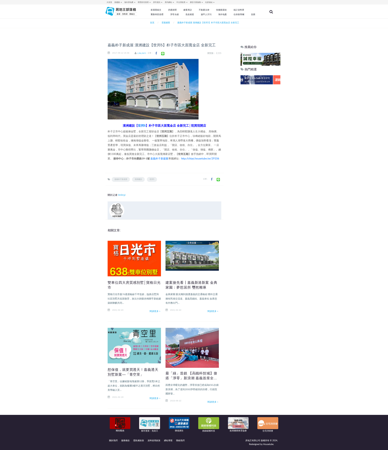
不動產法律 (204, 10)
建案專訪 (187, 10)
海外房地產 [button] (129, 2)
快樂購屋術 (221, 10)
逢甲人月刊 (206, 14)
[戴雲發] (260, 80)
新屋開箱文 (156, 10)
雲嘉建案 (166, 23)
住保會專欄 (239, 14)
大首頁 (109, 2)
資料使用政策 (154, 441)
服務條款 (125, 441)
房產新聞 (172, 10)
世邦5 (142, 125)
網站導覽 (168, 441)
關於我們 (113, 441)
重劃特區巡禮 (157, 14)
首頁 (151, 23)
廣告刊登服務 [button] (195, 2)
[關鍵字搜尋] (271, 12)
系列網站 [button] (168, 2)
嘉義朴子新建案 (159, 158)
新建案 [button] (117, 2)
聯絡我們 (180, 441)
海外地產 (222, 14)
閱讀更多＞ (155, 311)
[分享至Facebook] (156, 53)
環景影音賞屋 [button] (143, 2)
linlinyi (141, 53)
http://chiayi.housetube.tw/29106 (200, 158)
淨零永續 (174, 14)
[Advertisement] (260, 131)
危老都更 (190, 14)
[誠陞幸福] (260, 59)
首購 (253, 14)
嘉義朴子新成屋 (120, 179)
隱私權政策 (138, 441)
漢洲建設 (138, 179)
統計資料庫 (239, 10)
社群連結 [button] (209, 2)
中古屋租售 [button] (181, 2)
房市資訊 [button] (157, 2)
